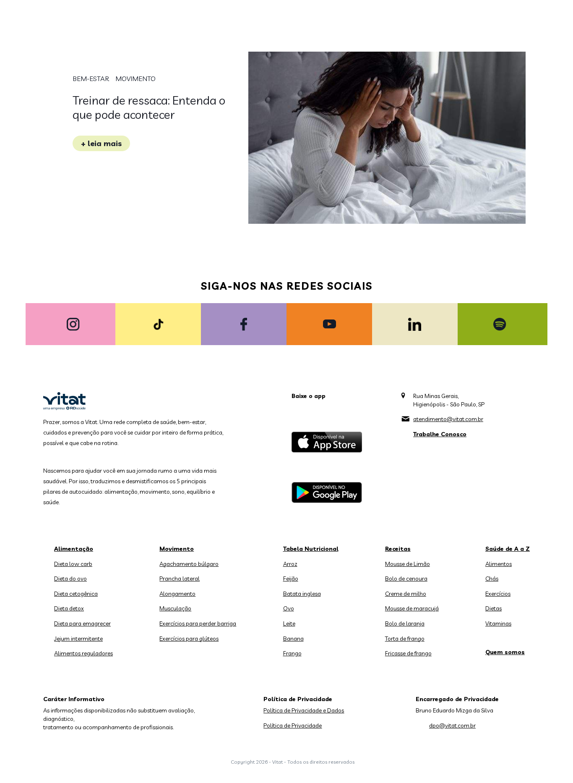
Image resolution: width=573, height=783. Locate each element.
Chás (491, 578)
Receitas (398, 549)
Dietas (493, 608)
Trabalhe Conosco (439, 434)
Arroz (290, 564)
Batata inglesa (302, 593)
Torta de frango (405, 638)
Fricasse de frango (408, 653)
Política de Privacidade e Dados (303, 710)
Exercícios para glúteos (189, 638)
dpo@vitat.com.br (452, 725)
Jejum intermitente (78, 638)
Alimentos (498, 564)
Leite (289, 623)
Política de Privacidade (292, 725)
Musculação (175, 608)
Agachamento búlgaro (189, 564)
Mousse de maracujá (412, 608)
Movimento (135, 78)
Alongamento (177, 593)
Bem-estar (91, 78)
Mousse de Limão (407, 564)
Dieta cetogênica (76, 593)
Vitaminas (498, 623)
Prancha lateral (179, 578)
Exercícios (497, 593)
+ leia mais (101, 143)
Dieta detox (69, 608)
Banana (293, 638)
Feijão (290, 578)
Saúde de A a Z (507, 549)
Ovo (288, 608)
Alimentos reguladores (83, 653)
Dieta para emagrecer (82, 623)
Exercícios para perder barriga (197, 623)
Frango (292, 653)
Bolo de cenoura (406, 578)
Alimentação (73, 549)
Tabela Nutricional (311, 549)
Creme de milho (405, 593)
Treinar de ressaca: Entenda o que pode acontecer (149, 107)
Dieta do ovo (70, 578)
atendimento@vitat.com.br (448, 419)
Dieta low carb (73, 564)
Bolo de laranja (405, 623)
